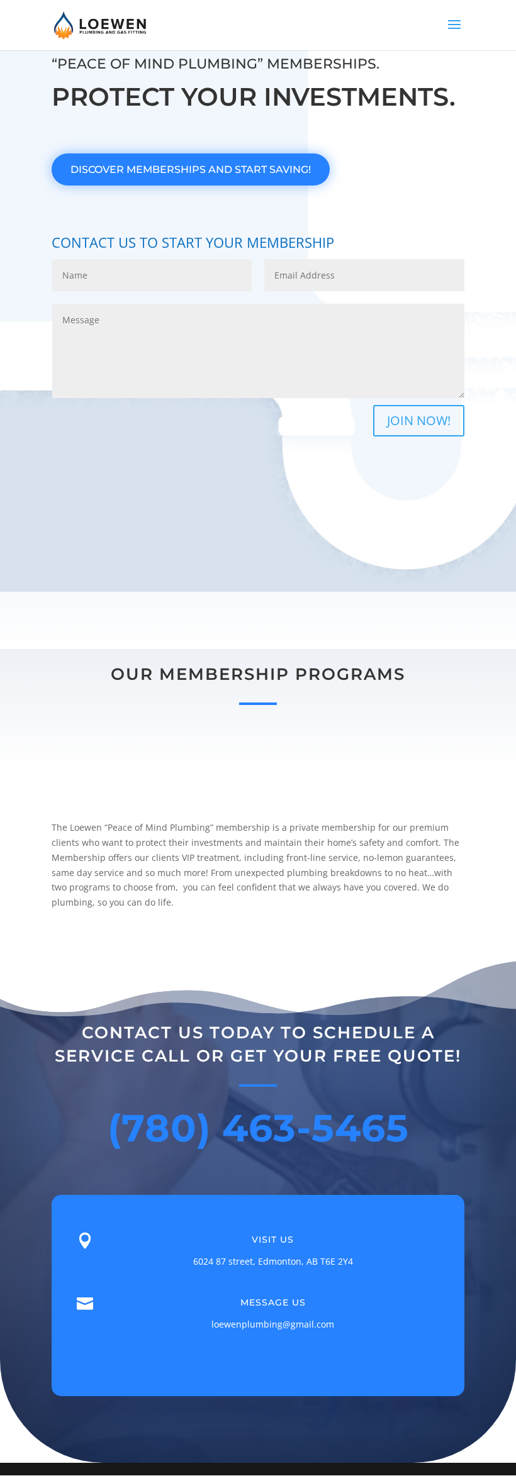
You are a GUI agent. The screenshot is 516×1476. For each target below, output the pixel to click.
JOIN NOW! (419, 420)
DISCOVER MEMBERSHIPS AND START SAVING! (190, 169)
